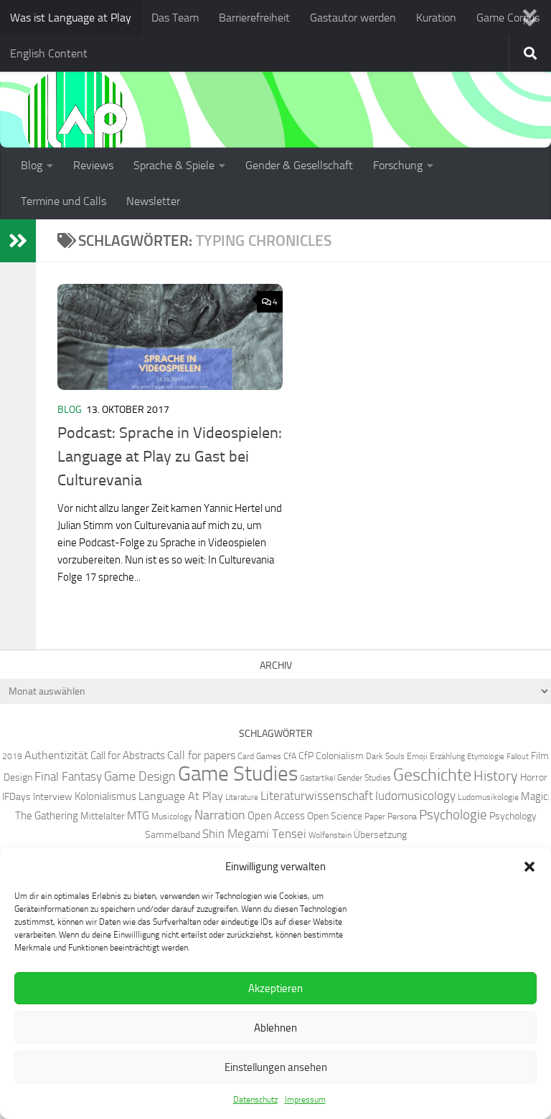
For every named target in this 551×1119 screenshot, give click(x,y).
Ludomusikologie (488, 796)
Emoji (417, 756)
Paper (374, 816)
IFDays (16, 796)
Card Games (259, 756)
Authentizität (56, 755)
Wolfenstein (330, 834)
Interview (52, 796)
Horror (533, 777)
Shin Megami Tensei (254, 834)
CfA (289, 756)
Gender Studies (364, 777)
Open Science (334, 816)
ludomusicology (415, 796)
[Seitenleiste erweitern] (18, 240)
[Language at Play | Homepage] (75, 118)
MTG (138, 815)
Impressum (305, 1100)
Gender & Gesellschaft (299, 165)
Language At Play (180, 796)
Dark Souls (385, 756)
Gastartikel (317, 778)
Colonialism (340, 755)
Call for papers (201, 755)
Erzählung (447, 756)
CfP (306, 755)
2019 (12, 756)
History (496, 775)
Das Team (175, 17)
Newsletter (153, 201)
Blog (31, 165)
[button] (529, 867)
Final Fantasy (68, 776)
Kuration (436, 17)
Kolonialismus (105, 796)
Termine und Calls (63, 201)
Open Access (276, 815)
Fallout (518, 756)
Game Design (140, 776)
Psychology (513, 816)
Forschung (398, 165)
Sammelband (172, 834)
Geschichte (432, 774)
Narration (219, 815)
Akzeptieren (275, 988)
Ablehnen (275, 1028)
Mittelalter (102, 816)
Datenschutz (255, 1100)
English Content (49, 53)
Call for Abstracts (127, 755)
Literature (241, 797)
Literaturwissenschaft (316, 796)
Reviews (93, 165)
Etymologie (485, 756)
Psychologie (453, 815)
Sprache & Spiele (174, 165)
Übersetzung (380, 834)
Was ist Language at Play (70, 17)
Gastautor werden (353, 17)
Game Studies (238, 773)
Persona (402, 816)
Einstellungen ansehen (276, 1067)
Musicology (171, 816)
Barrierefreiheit (254, 17)
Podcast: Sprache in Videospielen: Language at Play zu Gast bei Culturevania (169, 457)
